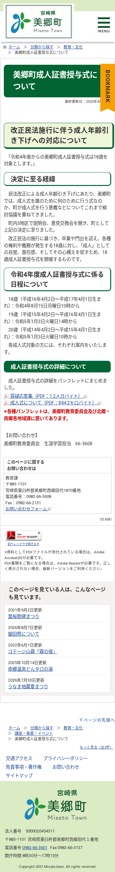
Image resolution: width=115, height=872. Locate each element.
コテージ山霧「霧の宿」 (32, 651)
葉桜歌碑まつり (23, 616)
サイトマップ (19, 776)
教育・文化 (73, 47)
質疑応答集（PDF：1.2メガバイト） (46, 396)
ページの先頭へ (99, 720)
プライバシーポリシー (65, 758)
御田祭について (23, 634)
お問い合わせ (65, 767)
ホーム (14, 47)
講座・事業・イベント (34, 733)
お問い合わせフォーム (26, 508)
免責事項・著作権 (24, 767)
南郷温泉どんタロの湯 (30, 669)
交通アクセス (19, 758)
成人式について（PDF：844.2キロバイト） (53, 403)
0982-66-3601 (34, 847)
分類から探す (41, 47)
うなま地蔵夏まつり (28, 687)
